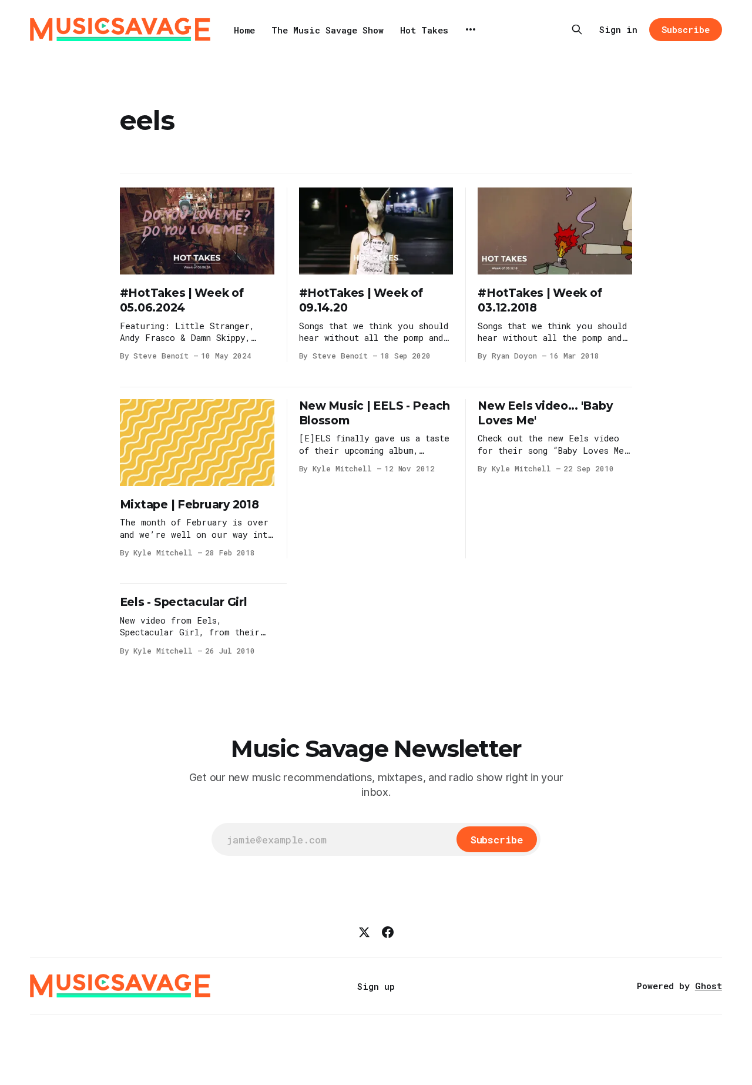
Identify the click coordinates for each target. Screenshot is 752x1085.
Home (244, 30)
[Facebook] (388, 932)
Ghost (708, 986)
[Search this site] (577, 29)
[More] (470, 29)
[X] (364, 932)
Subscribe (685, 29)
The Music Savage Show (327, 30)
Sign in (618, 29)
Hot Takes (424, 30)
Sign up (376, 986)
